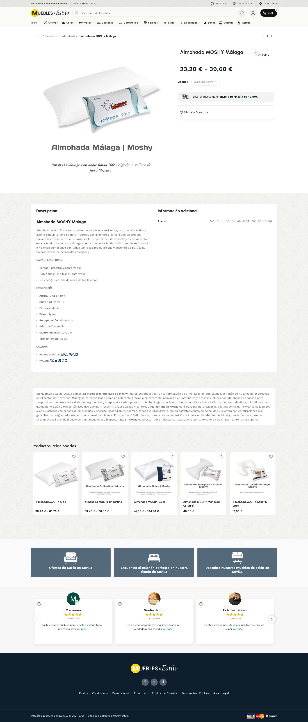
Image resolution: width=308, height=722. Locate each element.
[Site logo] (50, 12)
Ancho (182, 81)
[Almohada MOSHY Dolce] (154, 475)
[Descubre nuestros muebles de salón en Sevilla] (237, 558)
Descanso (51, 36)
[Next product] (271, 36)
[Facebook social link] (145, 682)
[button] (271, 619)
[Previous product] (263, 36)
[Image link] (154, 668)
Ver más (81, 628)
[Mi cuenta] (253, 13)
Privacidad (140, 693)
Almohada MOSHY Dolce (149, 502)
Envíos (83, 693)
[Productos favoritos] (241, 13)
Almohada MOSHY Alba (50, 502)
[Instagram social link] (154, 682)
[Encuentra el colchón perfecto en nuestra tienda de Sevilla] (154, 558)
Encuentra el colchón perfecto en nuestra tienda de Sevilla (154, 570)
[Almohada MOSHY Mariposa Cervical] (203, 475)
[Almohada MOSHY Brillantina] (105, 475)
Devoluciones (120, 693)
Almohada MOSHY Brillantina (103, 502)
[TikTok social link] (163, 682)
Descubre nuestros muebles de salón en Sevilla (237, 570)
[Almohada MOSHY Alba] (55, 475)
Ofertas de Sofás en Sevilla (70, 568)
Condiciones (100, 693)
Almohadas (69, 36)
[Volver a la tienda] (267, 36)
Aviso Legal (221, 693)
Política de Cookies (164, 693)
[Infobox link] (219, 3)
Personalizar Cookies (195, 693)
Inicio (38, 36)
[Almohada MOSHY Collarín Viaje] (252, 475)
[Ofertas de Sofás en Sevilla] (70, 558)
